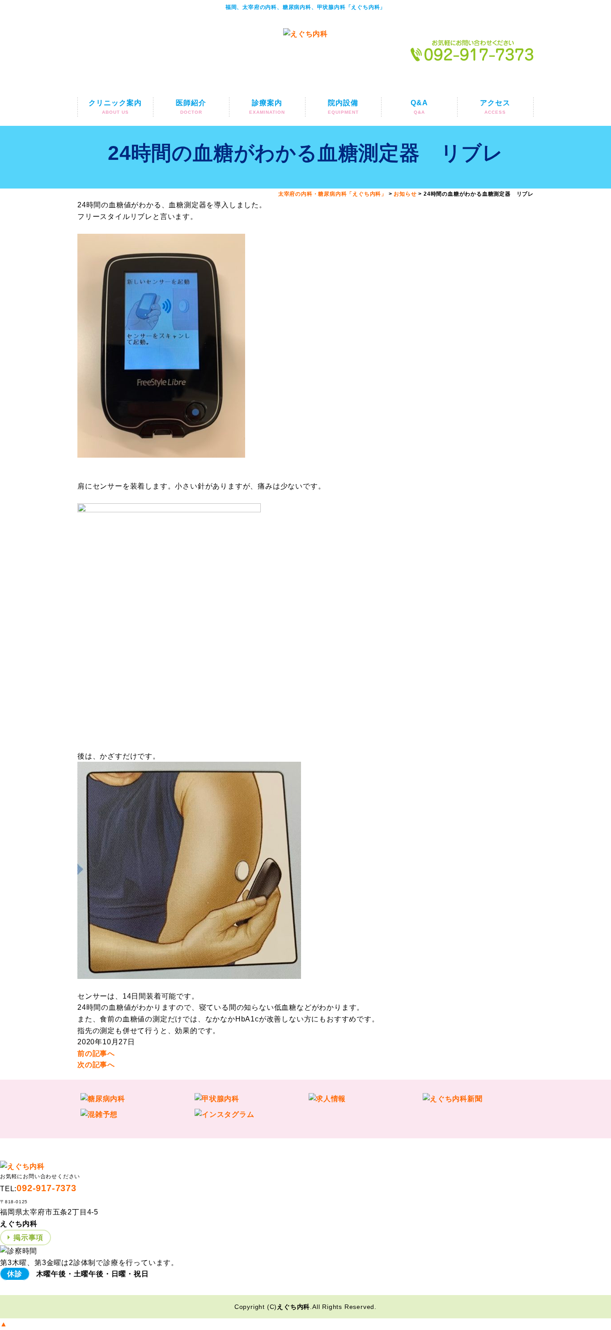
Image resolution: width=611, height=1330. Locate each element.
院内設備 (343, 107)
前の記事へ (96, 1053)
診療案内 (267, 107)
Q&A (419, 107)
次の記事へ (96, 1064)
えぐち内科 (293, 1306)
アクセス (495, 107)
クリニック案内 (115, 107)
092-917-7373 (46, 1188)
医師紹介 (191, 107)
